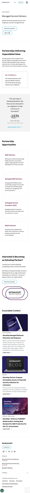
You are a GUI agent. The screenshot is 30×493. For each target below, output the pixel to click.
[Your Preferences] (2, 490)
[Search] (14, 2)
